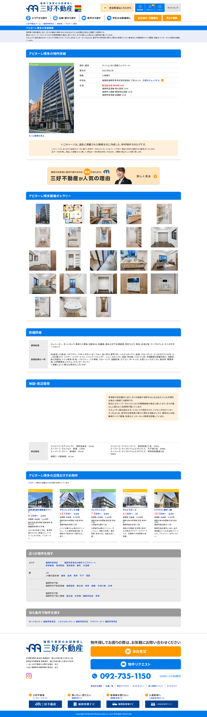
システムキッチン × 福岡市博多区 (73, 621)
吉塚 (69, 575)
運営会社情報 (96, 686)
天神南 (78, 595)
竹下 (82, 575)
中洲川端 (102, 585)
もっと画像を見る (36, 135)
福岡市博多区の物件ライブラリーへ (80, 562)
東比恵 (80, 585)
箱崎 (63, 575)
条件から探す (94, 18)
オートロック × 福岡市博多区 (42, 621)
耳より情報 (171, 18)
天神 (110, 585)
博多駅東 (50, 565)
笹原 (88, 575)
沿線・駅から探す (67, 18)
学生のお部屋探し (122, 18)
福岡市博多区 (52, 562)
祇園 (93, 585)
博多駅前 (60, 565)
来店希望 (120, 7)
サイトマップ (172, 7)
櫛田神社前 (88, 595)
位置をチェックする (151, 80)
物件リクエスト (139, 664)
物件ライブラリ (123, 686)
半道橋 (86, 565)
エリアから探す (39, 18)
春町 (79, 565)
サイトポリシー (139, 686)
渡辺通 (69, 595)
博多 (76, 575)
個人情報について (155, 686)
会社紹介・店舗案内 (148, 18)
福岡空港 (70, 585)
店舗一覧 (109, 686)
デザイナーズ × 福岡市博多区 (103, 621)
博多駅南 (70, 565)
